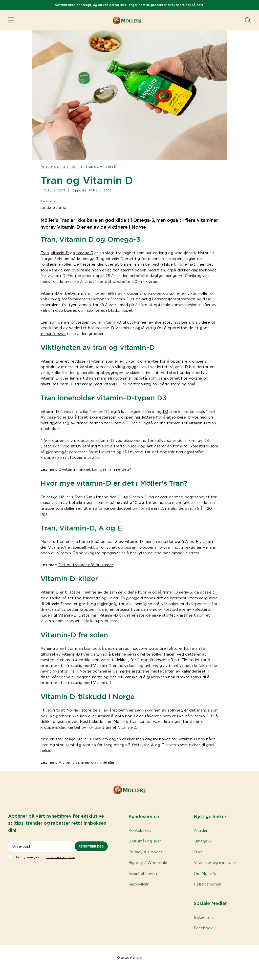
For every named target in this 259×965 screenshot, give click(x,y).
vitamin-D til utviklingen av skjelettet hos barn (146, 322)
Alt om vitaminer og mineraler (86, 762)
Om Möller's (205, 873)
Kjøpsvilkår (138, 884)
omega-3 (84, 253)
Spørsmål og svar (144, 841)
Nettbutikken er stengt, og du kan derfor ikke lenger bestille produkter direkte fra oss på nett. (129, 5)
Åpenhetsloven (142, 873)
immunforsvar (53, 333)
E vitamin (204, 541)
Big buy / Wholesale (147, 862)
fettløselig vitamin (87, 361)
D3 (165, 411)
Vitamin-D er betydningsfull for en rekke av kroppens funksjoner (101, 293)
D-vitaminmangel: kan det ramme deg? (94, 469)
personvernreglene (60, 857)
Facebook (203, 928)
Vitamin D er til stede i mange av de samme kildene (88, 592)
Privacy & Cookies (145, 852)
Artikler (201, 830)
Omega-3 (202, 841)
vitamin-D (60, 253)
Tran (44, 253)
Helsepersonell (207, 884)
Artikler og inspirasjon (58, 167)
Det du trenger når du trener (85, 565)
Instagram (203, 917)
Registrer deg (91, 846)
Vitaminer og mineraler (215, 862)
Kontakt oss (139, 830)
